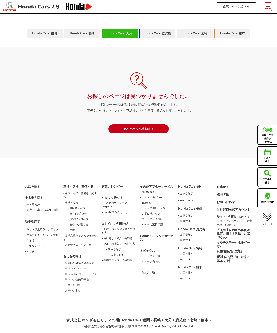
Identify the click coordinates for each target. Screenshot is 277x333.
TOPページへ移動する (138, 128)
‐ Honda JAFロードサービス (80, 273)
